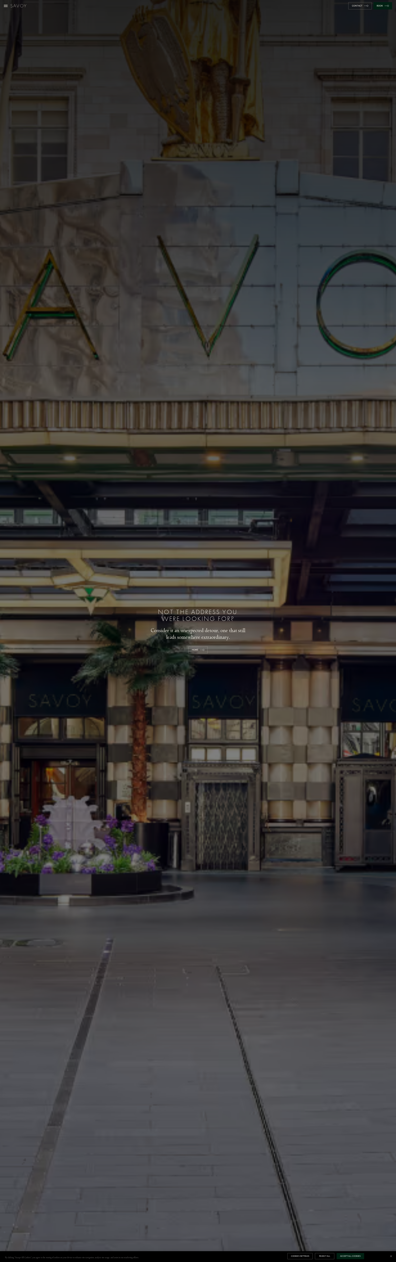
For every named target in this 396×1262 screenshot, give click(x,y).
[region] (198, 1256)
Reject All (324, 1256)
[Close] (391, 1256)
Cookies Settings (300, 1256)
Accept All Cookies (350, 1256)
